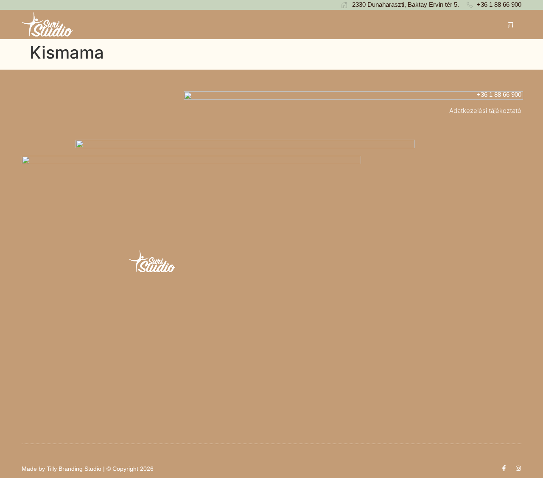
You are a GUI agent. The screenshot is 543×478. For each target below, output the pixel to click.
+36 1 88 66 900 (499, 94)
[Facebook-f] (504, 468)
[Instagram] (518, 468)
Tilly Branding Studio (74, 468)
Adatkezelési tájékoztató (485, 111)
